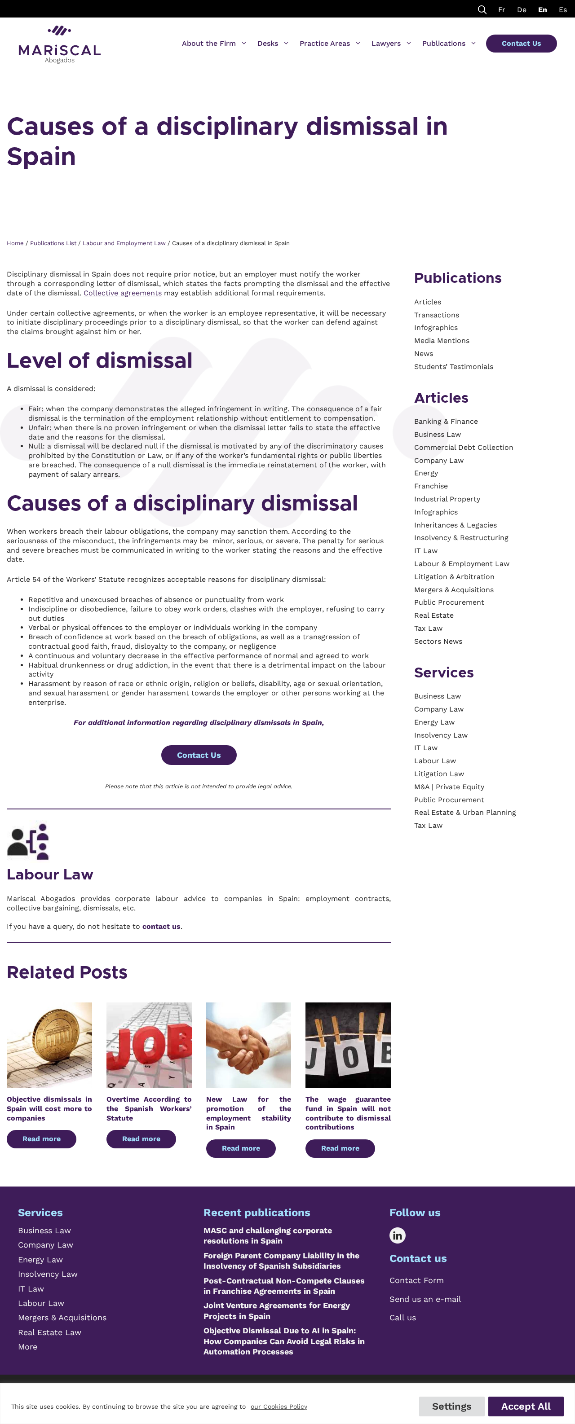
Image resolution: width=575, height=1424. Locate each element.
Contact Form (416, 1280)
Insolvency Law (48, 1274)
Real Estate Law (49, 1332)
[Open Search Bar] (482, 9)
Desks (267, 43)
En (542, 9)
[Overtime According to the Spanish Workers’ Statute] (149, 1082)
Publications (443, 43)
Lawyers (386, 43)
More (27, 1346)
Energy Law (40, 1259)
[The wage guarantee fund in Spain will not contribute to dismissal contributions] (348, 1082)
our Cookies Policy (279, 1406)
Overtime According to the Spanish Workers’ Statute (149, 1108)
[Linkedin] (404, 1235)
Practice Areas (325, 43)
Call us (402, 1317)
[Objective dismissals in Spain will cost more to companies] (49, 1082)
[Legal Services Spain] (60, 40)
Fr (501, 9)
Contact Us (521, 43)
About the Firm (209, 43)
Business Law (44, 1230)
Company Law (45, 1244)
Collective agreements (123, 293)
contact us (161, 926)
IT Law (31, 1288)
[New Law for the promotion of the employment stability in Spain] (249, 1082)
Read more (41, 1138)
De (521, 9)
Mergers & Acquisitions (62, 1317)
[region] (287, 1403)
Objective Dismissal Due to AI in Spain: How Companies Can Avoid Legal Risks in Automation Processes (284, 1341)
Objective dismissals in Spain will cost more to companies (49, 1108)
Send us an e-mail (425, 1299)
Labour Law (50, 875)
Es (563, 9)
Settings (452, 1406)
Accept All (526, 1406)
